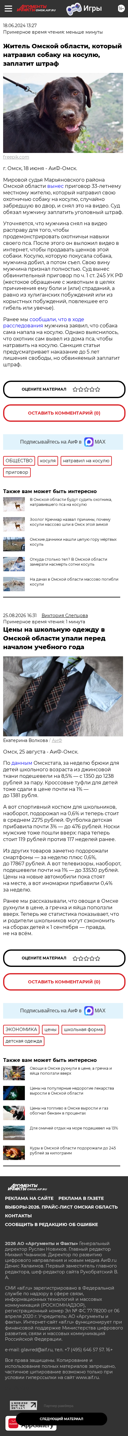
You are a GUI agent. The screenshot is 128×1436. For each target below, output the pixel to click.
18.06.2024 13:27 (20, 25)
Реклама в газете (81, 1198)
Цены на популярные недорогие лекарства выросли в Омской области (72, 1091)
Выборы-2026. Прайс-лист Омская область (61, 1207)
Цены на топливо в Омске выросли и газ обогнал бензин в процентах (69, 1110)
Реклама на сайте (29, 1198)
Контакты (18, 1216)
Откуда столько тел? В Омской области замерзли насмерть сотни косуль (68, 562)
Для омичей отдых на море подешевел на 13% (74, 1128)
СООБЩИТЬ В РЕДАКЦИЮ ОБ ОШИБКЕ (51, 1224)
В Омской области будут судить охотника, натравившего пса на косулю (71, 502)
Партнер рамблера (58, 1406)
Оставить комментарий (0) (64, 413)
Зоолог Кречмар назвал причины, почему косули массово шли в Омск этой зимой (70, 522)
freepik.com (16, 157)
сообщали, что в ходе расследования (43, 322)
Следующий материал (61, 1419)
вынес (56, 186)
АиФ (57, 740)
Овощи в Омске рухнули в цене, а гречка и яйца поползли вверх (71, 1071)
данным (21, 763)
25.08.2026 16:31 (20, 615)
